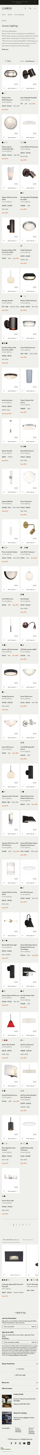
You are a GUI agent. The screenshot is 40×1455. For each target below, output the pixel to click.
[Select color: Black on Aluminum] (2, 1291)
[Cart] (30, 9)
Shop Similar (11, 90)
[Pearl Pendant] (28, 582)
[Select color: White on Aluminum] (10, 1291)
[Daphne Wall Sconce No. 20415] (10, 179)
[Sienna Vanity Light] (10, 1188)
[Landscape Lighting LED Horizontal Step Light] (14, 1267)
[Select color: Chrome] (22, 1155)
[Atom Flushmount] (10, 383)
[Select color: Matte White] (4, 552)
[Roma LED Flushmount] (28, 433)
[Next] (34, 2)
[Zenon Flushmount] (28, 483)
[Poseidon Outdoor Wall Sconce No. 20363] (10, 331)
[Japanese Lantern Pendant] (10, 777)
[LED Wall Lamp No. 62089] (28, 632)
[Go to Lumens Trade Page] (7, 1413)
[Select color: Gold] (35, 1291)
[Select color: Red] (6, 1053)
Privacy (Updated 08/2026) (18, 1442)
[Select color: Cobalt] (4, 1053)
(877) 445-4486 (20, 1387)
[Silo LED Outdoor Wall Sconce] (28, 982)
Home (4, 14)
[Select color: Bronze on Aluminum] (4, 1291)
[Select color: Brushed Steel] (20, 251)
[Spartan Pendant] (10, 433)
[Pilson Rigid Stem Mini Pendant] (10, 1136)
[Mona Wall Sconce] (10, 728)
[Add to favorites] (4, 90)
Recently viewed (28, 1250)
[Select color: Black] (2, 95)
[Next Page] (29, 1235)
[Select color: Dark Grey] (31, 1291)
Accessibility (6, 1440)
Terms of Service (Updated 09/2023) (30, 1443)
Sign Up (32, 1337)
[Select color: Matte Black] (24, 452)
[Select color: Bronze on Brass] (6, 1291)
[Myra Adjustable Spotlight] (28, 75)
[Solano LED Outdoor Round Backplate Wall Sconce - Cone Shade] (28, 931)
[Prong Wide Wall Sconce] (10, 1084)
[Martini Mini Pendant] (10, 1034)
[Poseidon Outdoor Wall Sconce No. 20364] (10, 231)
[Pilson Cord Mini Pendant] (10, 533)
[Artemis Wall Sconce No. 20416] (10, 879)
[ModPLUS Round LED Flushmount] (28, 1136)
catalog (25, 1430)
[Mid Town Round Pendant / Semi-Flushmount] (28, 1084)
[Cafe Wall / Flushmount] (28, 533)
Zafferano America (32, 1297)
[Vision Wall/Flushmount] (28, 331)
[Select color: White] (6, 95)
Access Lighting (6, 104)
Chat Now (20, 1381)
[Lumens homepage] (7, 8)
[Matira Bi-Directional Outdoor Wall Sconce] (28, 777)
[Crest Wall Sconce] (10, 582)
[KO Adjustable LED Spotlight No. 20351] (28, 179)
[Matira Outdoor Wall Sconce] (10, 982)
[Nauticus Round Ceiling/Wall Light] (10, 127)
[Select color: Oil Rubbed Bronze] (2, 796)
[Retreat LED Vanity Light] (10, 931)
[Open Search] (25, 8)
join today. (17, 1413)
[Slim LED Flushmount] (28, 879)
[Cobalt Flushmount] (28, 231)
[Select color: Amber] (2, 1053)
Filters (9, 63)
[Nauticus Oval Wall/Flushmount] (10, 75)
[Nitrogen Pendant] (10, 281)
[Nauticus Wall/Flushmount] (28, 281)
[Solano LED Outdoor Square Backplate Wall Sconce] (28, 825)
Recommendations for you (11, 1250)
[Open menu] (34, 8)
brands (4, 20)
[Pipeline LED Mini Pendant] (10, 632)
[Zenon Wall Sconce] (28, 678)
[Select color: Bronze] (20, 199)
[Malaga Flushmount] (10, 678)
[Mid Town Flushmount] (28, 1034)
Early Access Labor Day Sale (20, 2)
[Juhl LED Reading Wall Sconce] (28, 728)
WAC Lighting (6, 1299)
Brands (10, 14)
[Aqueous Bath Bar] (10, 483)
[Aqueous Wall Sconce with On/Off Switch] (10, 825)
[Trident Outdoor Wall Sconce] (28, 383)
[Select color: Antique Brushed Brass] (20, 452)
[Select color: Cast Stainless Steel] (8, 1291)
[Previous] (3, 2)
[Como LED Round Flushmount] (28, 127)
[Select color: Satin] (4, 95)
